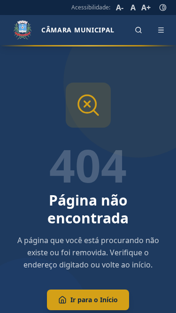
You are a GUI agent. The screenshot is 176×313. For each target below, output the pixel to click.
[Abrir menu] (160, 30)
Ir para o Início (94, 299)
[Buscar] (138, 30)
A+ (146, 7)
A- (119, 7)
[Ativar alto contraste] (162, 7)
